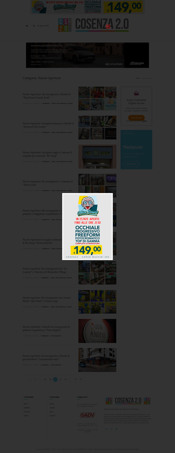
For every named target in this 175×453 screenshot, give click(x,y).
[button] (108, 27)
